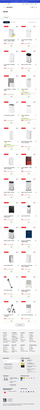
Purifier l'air (31, 340)
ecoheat (22, 349)
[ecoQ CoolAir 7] (35, 76)
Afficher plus (20, 325)
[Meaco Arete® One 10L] (18, 227)
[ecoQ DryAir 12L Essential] (35, 301)
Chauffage (31, 348)
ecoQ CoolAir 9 (7, 141)
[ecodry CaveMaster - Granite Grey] (18, 202)
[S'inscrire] (18, 361)
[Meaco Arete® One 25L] (35, 179)
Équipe (22, 334)
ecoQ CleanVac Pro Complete (8, 315)
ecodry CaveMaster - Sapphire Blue (26, 241)
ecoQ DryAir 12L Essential (27, 314)
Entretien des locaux (14, 351)
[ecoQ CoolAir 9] (18, 128)
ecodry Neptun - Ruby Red (26, 168)
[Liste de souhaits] (34, 7)
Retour (4, 337)
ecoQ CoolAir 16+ (25, 115)
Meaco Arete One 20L (26, 64)
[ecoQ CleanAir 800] (18, 252)
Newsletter (14, 342)
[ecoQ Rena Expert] (18, 276)
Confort (13, 349)
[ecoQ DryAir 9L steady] (18, 102)
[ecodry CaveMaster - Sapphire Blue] (35, 227)
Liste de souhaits (15, 338)
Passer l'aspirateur (32, 341)
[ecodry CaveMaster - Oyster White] (35, 276)
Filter (7, 22)
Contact (31, 4)
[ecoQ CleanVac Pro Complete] (18, 301)
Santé (13, 348)
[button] (4, 7)
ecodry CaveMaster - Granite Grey (9, 216)
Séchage (30, 334)
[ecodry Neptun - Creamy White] (18, 76)
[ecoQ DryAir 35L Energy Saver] (35, 26)
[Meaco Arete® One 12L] (18, 179)
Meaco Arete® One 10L (9, 240)
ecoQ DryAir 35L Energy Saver (26, 40)
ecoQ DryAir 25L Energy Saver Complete (26, 266)
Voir (11, 46)
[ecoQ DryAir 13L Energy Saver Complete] (18, 154)
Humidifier (31, 338)
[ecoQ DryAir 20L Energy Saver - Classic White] (18, 26)
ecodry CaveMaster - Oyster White (26, 291)
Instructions (5, 342)
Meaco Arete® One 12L (9, 192)
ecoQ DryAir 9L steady (9, 115)
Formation (22, 337)
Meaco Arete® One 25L (26, 192)
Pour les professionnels (6, 351)
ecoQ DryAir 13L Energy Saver (9, 65)
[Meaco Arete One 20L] (35, 51)
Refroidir (30, 337)
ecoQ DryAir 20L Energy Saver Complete (26, 142)
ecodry (22, 348)
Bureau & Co (5, 349)
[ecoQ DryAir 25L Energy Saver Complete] (35, 252)
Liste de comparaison (14, 336)
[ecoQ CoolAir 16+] (35, 102)
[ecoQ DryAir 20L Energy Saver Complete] (35, 128)
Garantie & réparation (5, 339)
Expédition (5, 334)
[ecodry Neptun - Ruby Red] (35, 154)
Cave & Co (5, 348)
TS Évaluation (23, 340)
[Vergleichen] (32, 7)
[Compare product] (16, 26)
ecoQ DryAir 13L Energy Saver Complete (9, 168)
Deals (23, 4)
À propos (27, 4)
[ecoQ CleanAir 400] (35, 202)
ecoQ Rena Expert (8, 290)
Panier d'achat (14, 339)
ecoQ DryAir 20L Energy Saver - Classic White (9, 40)
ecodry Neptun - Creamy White (10, 90)
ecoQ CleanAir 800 (8, 265)
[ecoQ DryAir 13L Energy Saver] (18, 51)
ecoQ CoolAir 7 (24, 89)
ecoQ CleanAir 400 (25, 215)
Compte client (14, 334)
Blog (21, 338)
